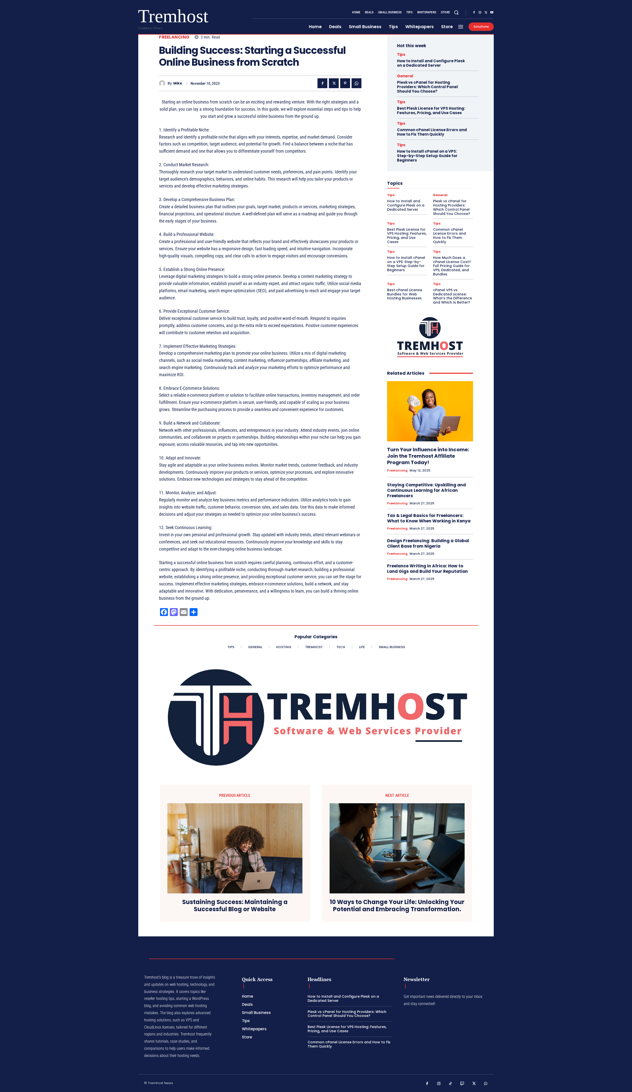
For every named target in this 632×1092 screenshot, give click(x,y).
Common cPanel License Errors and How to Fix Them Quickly (432, 132)
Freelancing (174, 37)
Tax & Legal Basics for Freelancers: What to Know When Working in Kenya (429, 518)
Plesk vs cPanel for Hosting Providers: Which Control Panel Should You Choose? (427, 87)
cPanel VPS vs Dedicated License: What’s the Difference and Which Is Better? (452, 296)
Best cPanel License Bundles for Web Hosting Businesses (404, 294)
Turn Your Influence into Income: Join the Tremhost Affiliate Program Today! (428, 456)
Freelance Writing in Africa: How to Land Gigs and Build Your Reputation (427, 568)
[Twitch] (462, 1084)
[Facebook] (474, 13)
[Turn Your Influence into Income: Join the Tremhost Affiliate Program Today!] (430, 411)
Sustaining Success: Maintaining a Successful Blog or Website (235, 906)
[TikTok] (450, 1084)
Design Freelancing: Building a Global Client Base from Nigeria (428, 543)
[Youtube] (492, 13)
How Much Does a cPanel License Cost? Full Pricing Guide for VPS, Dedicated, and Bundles (452, 266)
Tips (401, 54)
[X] (486, 13)
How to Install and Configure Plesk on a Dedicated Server (431, 63)
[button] (456, 12)
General (405, 76)
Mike (177, 83)
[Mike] (163, 83)
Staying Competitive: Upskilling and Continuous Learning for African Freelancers (426, 490)
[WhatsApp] (356, 83)
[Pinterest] (345, 83)
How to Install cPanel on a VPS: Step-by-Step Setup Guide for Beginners (427, 156)
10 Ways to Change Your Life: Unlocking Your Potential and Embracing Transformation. (397, 906)
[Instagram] (480, 13)
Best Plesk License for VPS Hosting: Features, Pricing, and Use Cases (431, 110)
